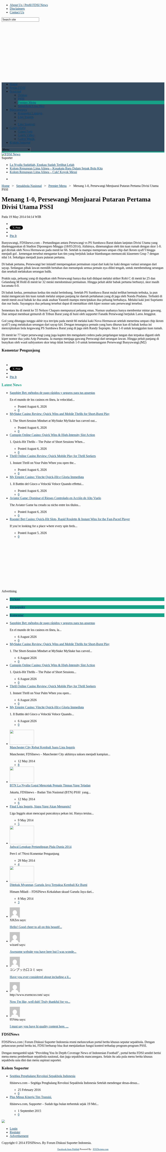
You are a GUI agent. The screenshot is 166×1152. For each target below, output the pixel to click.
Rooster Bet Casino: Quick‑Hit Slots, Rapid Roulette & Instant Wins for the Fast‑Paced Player (70, 519)
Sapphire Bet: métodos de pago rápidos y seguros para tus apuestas (52, 392)
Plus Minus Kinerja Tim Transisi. (31, 1097)
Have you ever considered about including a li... (40, 977)
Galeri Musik (26, 139)
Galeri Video (26, 135)
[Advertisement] (84, 50)
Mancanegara (18, 109)
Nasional (15, 91)
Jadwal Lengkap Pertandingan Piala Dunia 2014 (40, 846)
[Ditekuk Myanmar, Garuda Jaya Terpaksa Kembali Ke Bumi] (22, 881)
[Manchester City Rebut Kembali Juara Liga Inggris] (22, 743)
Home (14, 84)
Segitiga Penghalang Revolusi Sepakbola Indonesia (42, 1076)
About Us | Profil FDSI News (29, 5)
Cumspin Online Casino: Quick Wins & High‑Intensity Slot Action (52, 435)
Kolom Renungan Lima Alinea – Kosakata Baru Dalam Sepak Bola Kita (56, 168)
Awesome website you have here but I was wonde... (43, 951)
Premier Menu (27, 102)
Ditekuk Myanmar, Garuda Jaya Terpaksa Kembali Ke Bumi (48, 885)
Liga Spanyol (26, 124)
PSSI (21, 98)
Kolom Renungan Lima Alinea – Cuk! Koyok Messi (43, 172)
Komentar (17, 615)
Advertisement (19, 1136)
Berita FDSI (17, 88)
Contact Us (17, 12)
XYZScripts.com (101, 1149)
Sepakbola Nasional (29, 186)
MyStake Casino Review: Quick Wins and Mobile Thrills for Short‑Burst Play (60, 414)
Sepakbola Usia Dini (31, 106)
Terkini (15, 599)
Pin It (13, 236)
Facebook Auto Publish (68, 1149)
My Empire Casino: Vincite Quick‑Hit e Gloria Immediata (47, 477)
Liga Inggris (25, 117)
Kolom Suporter (20, 142)
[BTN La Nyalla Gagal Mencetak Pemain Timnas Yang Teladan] (22, 781)
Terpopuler (17, 607)
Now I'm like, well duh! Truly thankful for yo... (40, 1001)
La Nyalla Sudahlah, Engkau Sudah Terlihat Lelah (42, 164)
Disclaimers (17, 8)
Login (13, 1128)
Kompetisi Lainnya (30, 113)
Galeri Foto (25, 131)
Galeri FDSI (18, 128)
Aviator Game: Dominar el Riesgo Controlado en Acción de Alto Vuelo (55, 498)
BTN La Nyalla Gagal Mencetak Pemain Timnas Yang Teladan (50, 785)
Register (15, 1132)
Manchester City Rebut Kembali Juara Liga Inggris (42, 747)
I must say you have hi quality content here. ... (39, 1026)
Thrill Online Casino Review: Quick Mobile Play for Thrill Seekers (53, 456)
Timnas (22, 95)
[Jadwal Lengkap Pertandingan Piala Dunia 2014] (22, 843)
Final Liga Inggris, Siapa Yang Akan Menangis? (40, 806)
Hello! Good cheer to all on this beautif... (36, 927)
